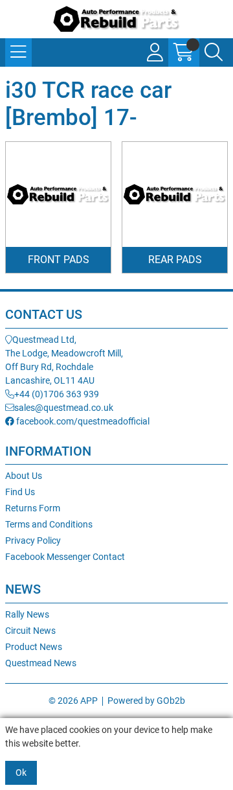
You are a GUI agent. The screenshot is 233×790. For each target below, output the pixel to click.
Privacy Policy (33, 540)
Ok (21, 772)
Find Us (20, 492)
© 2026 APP (73, 700)
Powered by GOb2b (146, 700)
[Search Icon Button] (213, 52)
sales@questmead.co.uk (63, 407)
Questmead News (40, 663)
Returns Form (32, 508)
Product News (33, 647)
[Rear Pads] (174, 194)
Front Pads (58, 259)
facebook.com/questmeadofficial (82, 421)
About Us (23, 476)
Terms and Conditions (49, 524)
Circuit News (30, 630)
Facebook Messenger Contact (65, 557)
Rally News (27, 614)
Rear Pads (175, 259)
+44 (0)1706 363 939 (56, 394)
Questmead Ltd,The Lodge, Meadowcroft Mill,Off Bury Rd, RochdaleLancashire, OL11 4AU (64, 360)
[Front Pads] (58, 194)
